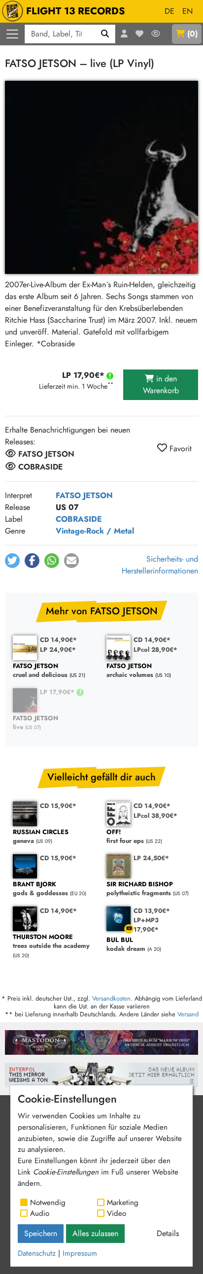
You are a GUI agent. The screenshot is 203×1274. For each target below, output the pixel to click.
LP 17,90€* (58, 692)
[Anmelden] (124, 34)
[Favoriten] (139, 34)
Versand (188, 1014)
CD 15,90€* (58, 805)
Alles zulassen (95, 1233)
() (192, 33)
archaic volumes (129, 670)
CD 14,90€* (58, 639)
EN (187, 11)
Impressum (80, 1253)
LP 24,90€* (58, 649)
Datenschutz (37, 1253)
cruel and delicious (40, 670)
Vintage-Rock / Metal (95, 530)
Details (168, 1233)
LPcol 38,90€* (155, 815)
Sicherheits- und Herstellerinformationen (160, 564)
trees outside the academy (51, 941)
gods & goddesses (40, 889)
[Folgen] (155, 34)
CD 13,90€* (152, 910)
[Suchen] (105, 34)
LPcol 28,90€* (155, 649)
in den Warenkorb (161, 384)
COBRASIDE (79, 519)
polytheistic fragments (139, 889)
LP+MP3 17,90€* (146, 924)
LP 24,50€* (151, 858)
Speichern (40, 1233)
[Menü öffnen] (12, 34)
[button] (12, 560)
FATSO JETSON (84, 495)
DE (169, 11)
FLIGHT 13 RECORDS (75, 11)
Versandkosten (111, 998)
